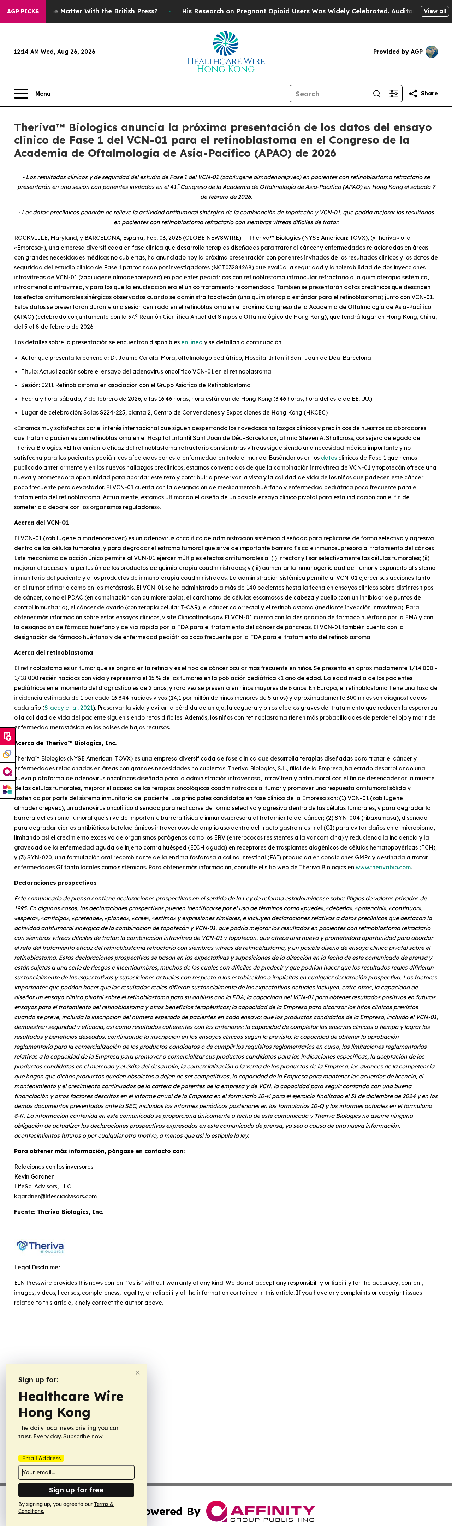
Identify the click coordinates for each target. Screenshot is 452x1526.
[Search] (376, 93)
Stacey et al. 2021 (68, 707)
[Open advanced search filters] (393, 93)
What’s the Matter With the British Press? (90, 11)
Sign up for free (76, 1489)
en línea (192, 342)
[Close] (138, 1372)
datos (329, 457)
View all (435, 10)
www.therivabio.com (383, 867)
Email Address (41, 1458)
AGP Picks (23, 11)
